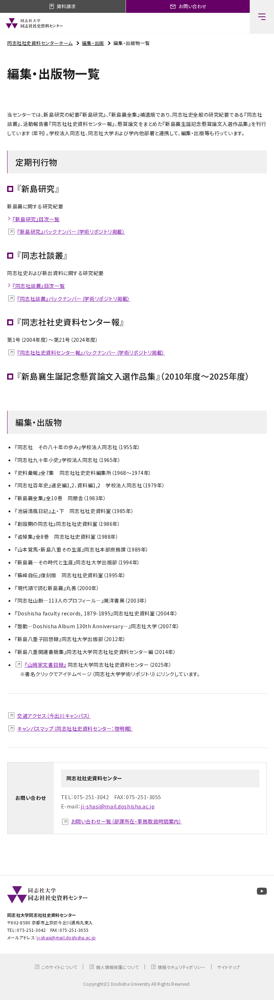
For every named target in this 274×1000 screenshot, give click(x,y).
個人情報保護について (117, 967)
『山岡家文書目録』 (45, 664)
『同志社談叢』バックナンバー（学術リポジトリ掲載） (73, 298)
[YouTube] (262, 891)
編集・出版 (93, 43)
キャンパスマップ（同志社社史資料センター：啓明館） (75, 728)
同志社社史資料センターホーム (40, 43)
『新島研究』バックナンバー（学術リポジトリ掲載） (71, 231)
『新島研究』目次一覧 (36, 219)
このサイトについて (59, 967)
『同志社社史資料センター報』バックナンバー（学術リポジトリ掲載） (91, 352)
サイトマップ (228, 967)
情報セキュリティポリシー (181, 967)
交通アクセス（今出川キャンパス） (54, 715)
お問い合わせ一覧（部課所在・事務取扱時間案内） (126, 821)
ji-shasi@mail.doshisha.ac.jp (117, 806)
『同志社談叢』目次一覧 (38, 285)
